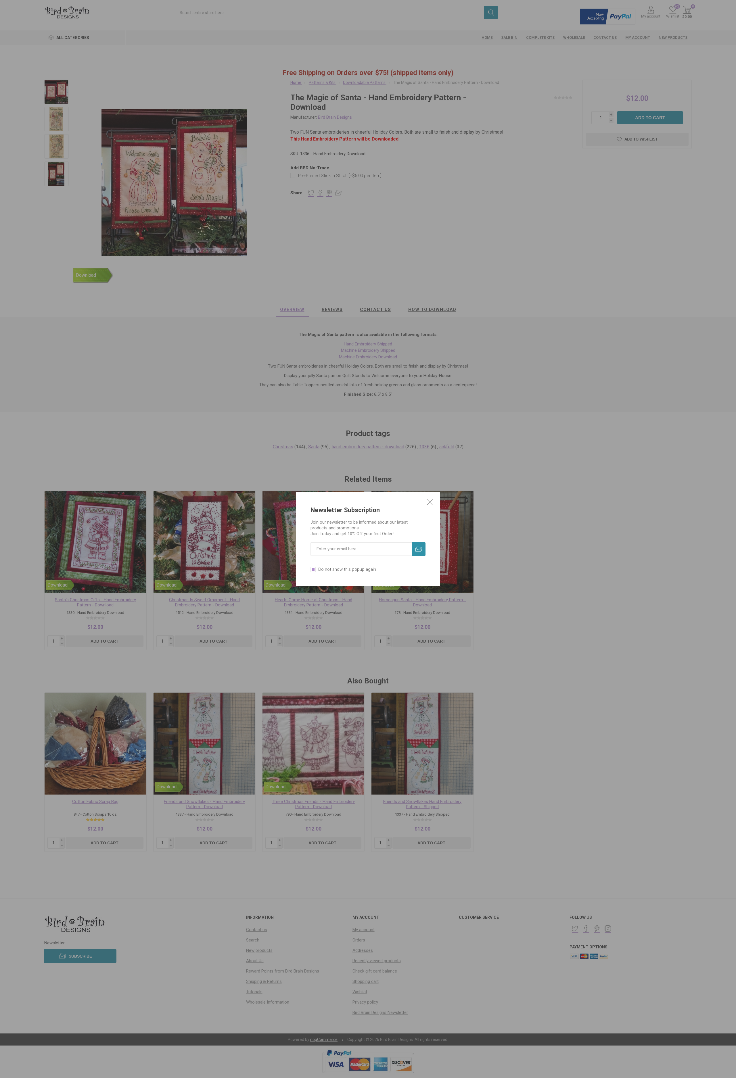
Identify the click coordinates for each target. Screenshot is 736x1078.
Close (430, 502)
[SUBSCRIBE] (418, 549)
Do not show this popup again (347, 569)
